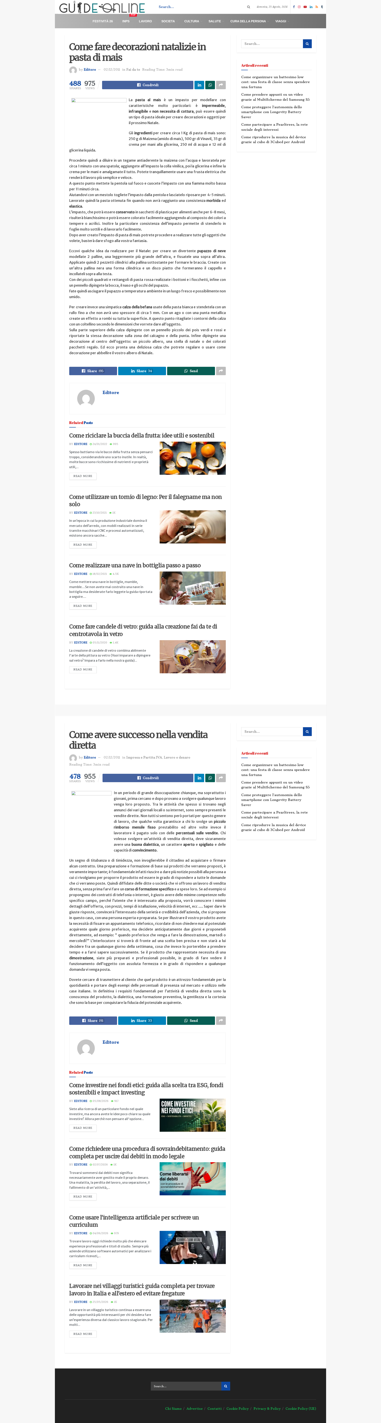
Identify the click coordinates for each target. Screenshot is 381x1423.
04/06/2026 (100, 1233)
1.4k (115, 642)
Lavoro (145, 21)
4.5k (115, 573)
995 (115, 444)
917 (115, 1101)
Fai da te (133, 69)
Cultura (191, 21)
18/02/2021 (99, 573)
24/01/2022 (99, 444)
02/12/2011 (112, 69)
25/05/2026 (100, 1302)
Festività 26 (103, 21)
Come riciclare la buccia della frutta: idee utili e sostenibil (141, 435)
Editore (90, 69)
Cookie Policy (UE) (301, 1408)
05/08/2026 (100, 1101)
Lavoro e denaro (177, 757)
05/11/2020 (99, 642)
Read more (82, 476)
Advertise (195, 1408)
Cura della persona (248, 21)
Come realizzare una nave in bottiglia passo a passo (135, 565)
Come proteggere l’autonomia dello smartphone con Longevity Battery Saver (271, 112)
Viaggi (280, 21)
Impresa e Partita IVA (144, 757)
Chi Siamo (173, 1408)
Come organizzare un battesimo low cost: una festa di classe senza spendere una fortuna (275, 82)
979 (116, 1233)
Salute (215, 21)
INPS (128, 19)
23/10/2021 (99, 512)
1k (114, 512)
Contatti (214, 1408)
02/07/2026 (100, 1164)
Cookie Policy (237, 1408)
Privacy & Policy (267, 1408)
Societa (168, 21)
